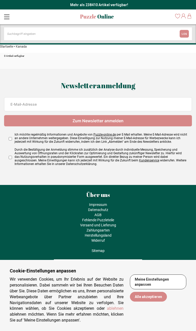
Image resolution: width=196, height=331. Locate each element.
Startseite (6, 46)
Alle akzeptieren (148, 297)
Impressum (98, 205)
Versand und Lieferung (98, 225)
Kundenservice (149, 160)
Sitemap (98, 251)
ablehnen (115, 308)
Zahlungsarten (98, 230)
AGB (98, 215)
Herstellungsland (98, 235)
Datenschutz (98, 210)
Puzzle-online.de (104, 134)
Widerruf (98, 240)
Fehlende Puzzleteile (98, 220)
